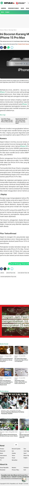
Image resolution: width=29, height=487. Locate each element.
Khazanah (2, 451)
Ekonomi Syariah (13, 8)
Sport (25, 453)
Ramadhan (14, 460)
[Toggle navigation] (1, 3)
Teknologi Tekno (13, 30)
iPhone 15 (23, 146)
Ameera (2, 448)
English (25, 457)
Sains (2, 12)
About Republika (4, 467)
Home (1, 30)
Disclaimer (2, 469)
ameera (3, 8)
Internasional (3, 455)
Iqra (13, 451)
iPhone (2, 92)
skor (22, 8)
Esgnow (2, 457)
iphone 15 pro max (11, 272)
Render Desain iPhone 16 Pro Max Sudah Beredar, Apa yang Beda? (21, 121)
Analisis (14, 453)
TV (1, 460)
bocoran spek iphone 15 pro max (8, 276)
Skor (25, 448)
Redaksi (14, 467)
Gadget (7, 12)
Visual (13, 457)
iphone (2, 272)
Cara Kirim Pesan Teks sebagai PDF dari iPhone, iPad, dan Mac (7, 120)
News (1, 453)
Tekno (5, 30)
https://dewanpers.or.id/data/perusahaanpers (13, 478)
